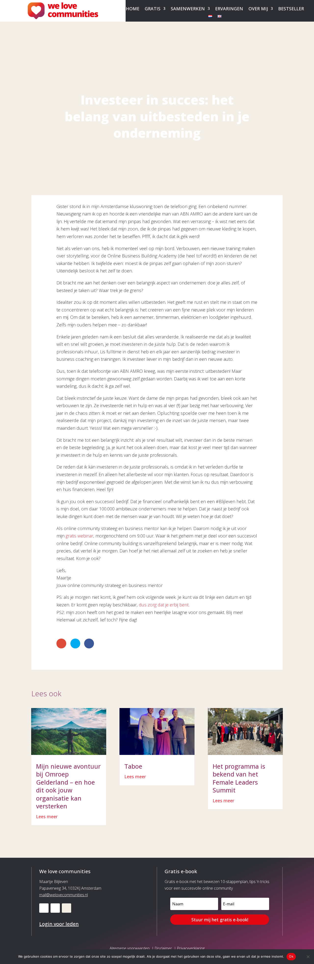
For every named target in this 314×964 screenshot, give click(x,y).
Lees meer (47, 816)
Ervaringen (229, 9)
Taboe (133, 766)
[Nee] (307, 956)
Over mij (258, 9)
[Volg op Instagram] (66, 908)
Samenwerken (188, 9)
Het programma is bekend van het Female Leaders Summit (239, 778)
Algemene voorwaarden (130, 948)
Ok (291, 956)
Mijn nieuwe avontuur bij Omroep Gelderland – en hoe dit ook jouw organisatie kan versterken (68, 786)
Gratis (152, 9)
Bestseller (291, 9)
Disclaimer (163, 948)
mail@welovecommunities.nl (63, 894)
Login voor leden (59, 924)
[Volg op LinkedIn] (44, 908)
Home (132, 9)
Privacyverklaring (191, 948)
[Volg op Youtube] (55, 908)
